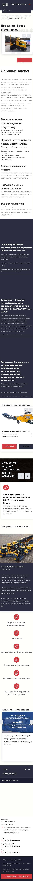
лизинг (26, 446)
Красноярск (25, 4)
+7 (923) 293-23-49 (12, 846)
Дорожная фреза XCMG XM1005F (16, 431)
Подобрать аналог (23, 60)
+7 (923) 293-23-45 (12, 852)
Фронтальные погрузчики (9, 780)
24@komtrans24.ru (8, 824)
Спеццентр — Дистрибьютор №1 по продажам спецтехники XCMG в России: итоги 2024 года (18, 739)
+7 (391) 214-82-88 (17, 4)
